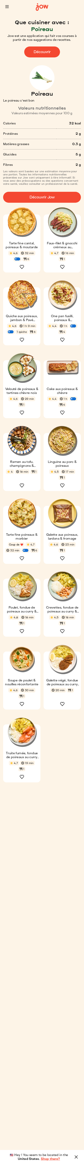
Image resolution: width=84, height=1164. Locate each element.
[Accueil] (42, 7)
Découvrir (42, 52)
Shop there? (50, 1159)
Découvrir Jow (42, 197)
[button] (7, 7)
